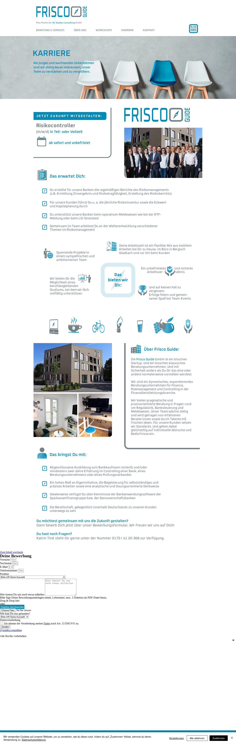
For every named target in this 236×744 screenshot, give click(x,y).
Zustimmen (219, 738)
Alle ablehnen (197, 738)
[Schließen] (232, 738)
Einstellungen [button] (176, 738)
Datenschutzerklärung (34, 739)
